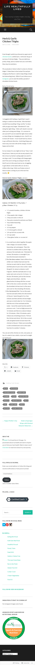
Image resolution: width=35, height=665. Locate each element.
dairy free (21, 392)
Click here (5, 447)
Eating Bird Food (12, 537)
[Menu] (5, 29)
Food (12, 383)
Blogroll (6, 533)
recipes (6, 408)
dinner (6, 396)
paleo (22, 404)
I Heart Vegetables (13, 575)
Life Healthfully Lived (17, 7)
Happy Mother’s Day (9, 421)
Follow (7, 480)
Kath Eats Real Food (13, 540)
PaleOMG (10, 552)
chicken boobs (6, 56)
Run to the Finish (12, 564)
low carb (13, 404)
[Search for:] (17, 512)
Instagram (5, 79)
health (6, 400)
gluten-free (23, 396)
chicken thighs (9, 392)
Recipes (17, 383)
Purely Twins (11, 548)
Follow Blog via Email (10, 462)
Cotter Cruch (11, 571)
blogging (14, 388)
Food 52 (9, 579)
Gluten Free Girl (12, 568)
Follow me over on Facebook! (13, 589)
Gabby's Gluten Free (13, 556)
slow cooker (17, 408)
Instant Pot (16, 400)
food (14, 396)
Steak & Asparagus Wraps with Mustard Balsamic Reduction (26, 423)
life (5, 404)
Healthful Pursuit (12, 544)
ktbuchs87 (15, 44)
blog (5, 388)
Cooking (8, 383)
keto (26, 400)
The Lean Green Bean (13, 560)
